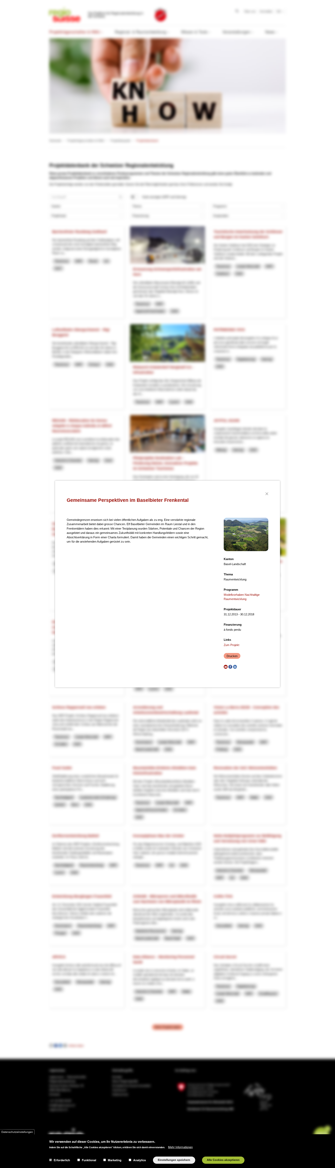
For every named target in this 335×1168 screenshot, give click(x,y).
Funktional (89, 1160)
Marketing (114, 1160)
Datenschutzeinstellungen (17, 1132)
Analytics (139, 1160)
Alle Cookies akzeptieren (223, 1159)
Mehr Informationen (180, 1147)
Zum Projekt (231, 645)
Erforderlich (62, 1160)
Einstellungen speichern (174, 1159)
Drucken (232, 656)
